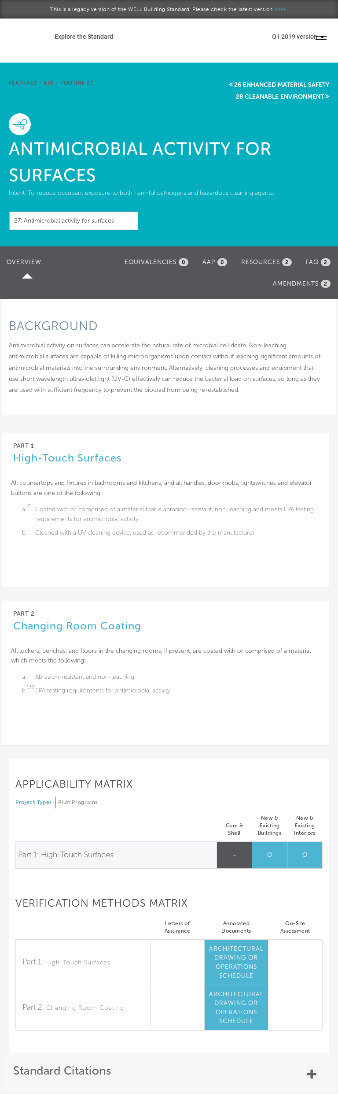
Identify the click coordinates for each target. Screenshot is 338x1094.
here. (281, 9)
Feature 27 (76, 83)
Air (48, 83)
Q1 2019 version (295, 36)
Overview (26, 264)
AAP (213, 262)
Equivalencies (155, 262)
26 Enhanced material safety (281, 85)
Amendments (300, 283)
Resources (265, 262)
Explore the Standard (84, 36)
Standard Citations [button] (62, 1071)
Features (23, 83)
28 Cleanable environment (280, 96)
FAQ (316, 262)
